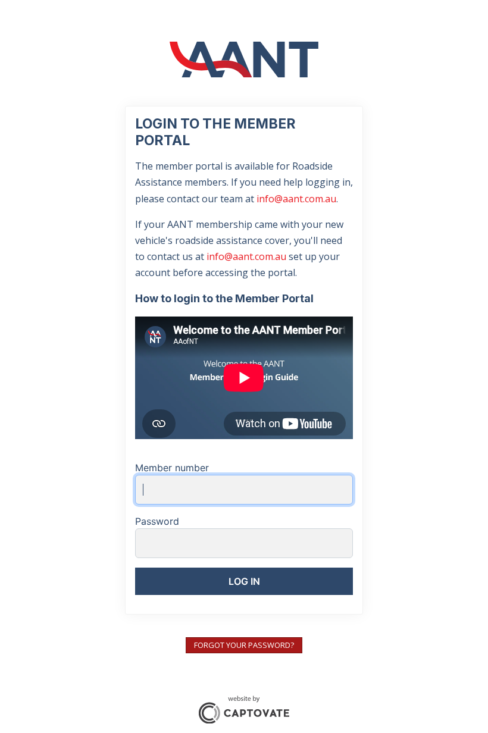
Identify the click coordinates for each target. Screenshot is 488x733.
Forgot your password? (244, 645)
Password (157, 521)
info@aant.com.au (296, 198)
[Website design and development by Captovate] (244, 708)
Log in (244, 581)
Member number (172, 468)
